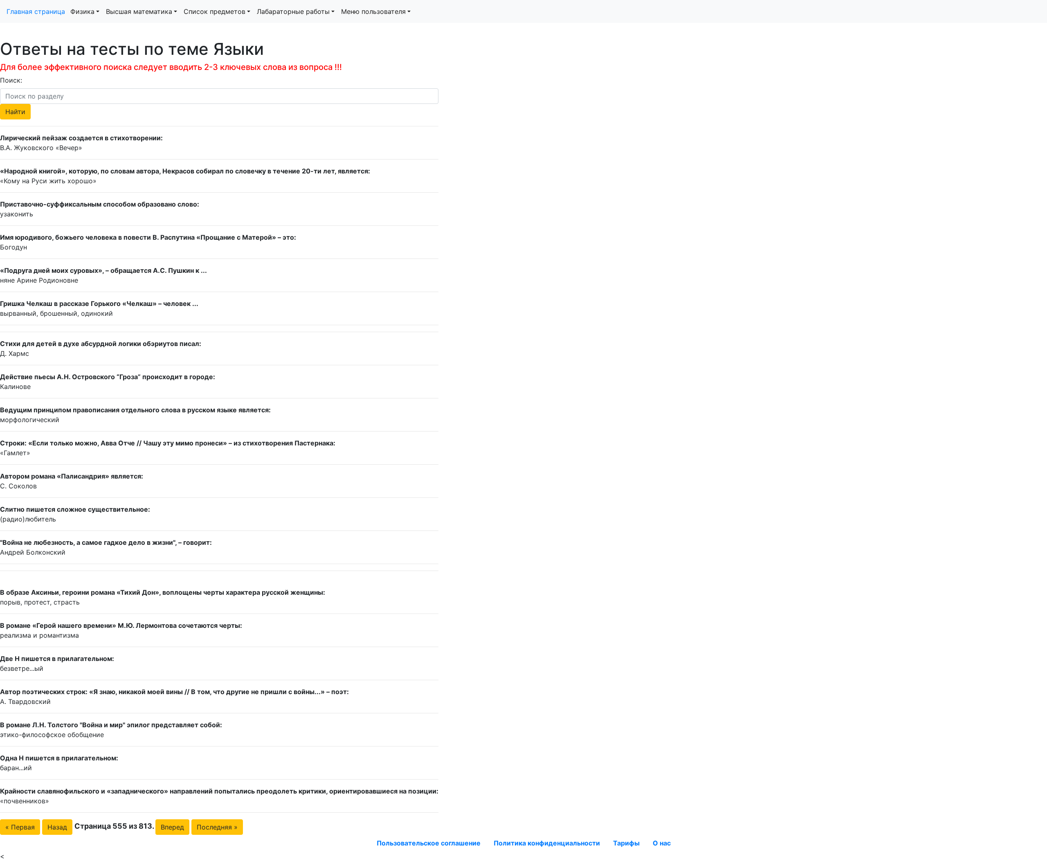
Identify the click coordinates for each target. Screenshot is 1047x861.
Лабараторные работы (293, 11)
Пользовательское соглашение (429, 843)
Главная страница (37, 11)
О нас (662, 843)
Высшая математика (139, 11)
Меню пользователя (373, 11)
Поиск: (11, 80)
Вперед (172, 827)
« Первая (20, 827)
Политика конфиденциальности (547, 843)
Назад (57, 827)
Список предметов (214, 11)
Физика (82, 11)
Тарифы (626, 843)
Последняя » (217, 827)
